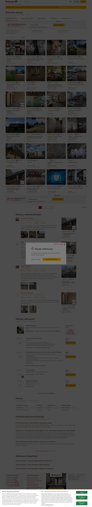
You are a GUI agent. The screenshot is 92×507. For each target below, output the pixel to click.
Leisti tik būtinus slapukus (81, 497)
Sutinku (81, 492)
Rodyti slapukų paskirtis (82, 503)
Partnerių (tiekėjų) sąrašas (47, 504)
